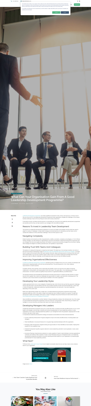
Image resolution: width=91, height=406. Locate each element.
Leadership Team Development (16, 193)
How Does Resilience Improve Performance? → (67, 378)
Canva (30, 363)
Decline (65, 12)
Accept (56, 12)
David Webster (15, 203)
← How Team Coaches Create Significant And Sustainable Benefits (24, 378)
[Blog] (45, 377)
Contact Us (77, 4)
